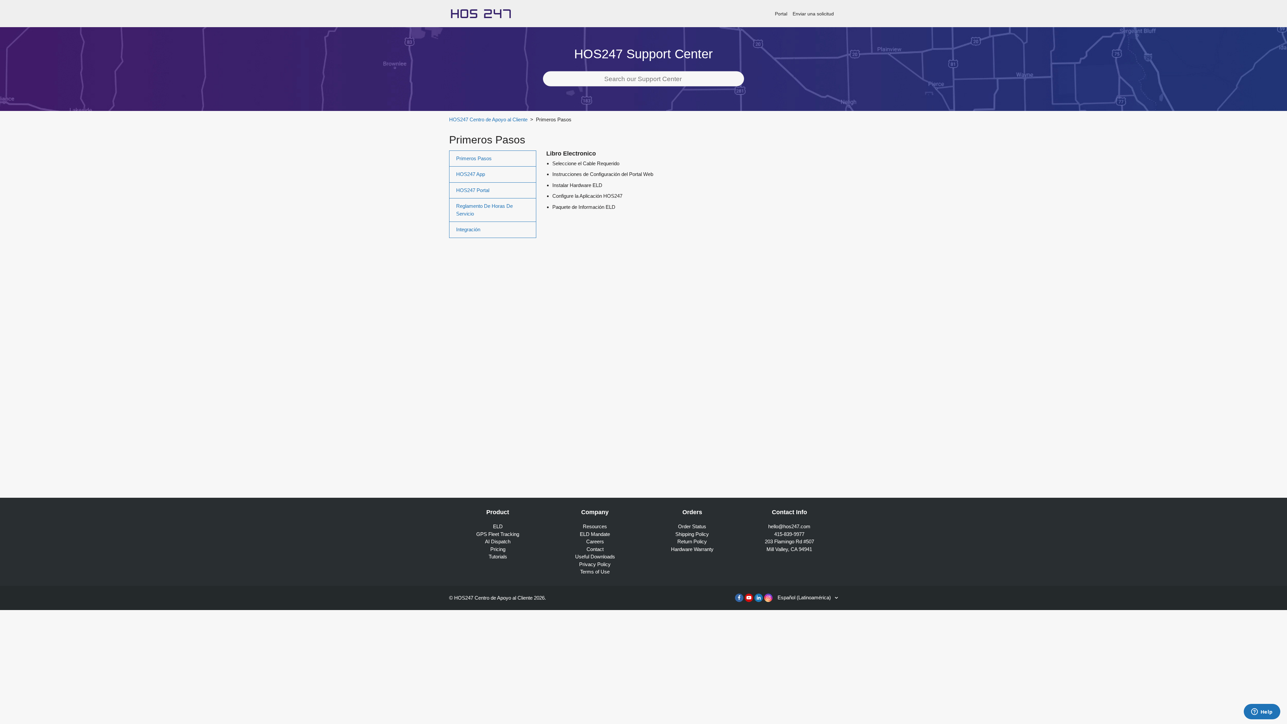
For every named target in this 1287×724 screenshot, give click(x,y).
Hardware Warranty (692, 549)
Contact (595, 549)
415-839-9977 (789, 534)
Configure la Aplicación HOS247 (587, 196)
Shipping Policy (692, 534)
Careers (595, 541)
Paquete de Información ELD (583, 207)
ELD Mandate (595, 534)
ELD (498, 526)
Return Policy (692, 541)
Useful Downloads (595, 556)
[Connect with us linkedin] (758, 598)
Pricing (497, 549)
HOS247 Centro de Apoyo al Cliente (488, 119)
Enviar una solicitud (813, 13)
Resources (595, 526)
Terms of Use (595, 572)
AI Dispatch (497, 541)
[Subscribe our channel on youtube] (749, 598)
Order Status (692, 526)
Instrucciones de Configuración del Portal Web (602, 174)
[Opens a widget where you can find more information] (1261, 712)
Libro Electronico (571, 153)
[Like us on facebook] (739, 598)
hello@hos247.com (789, 526)
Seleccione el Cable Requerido (585, 163)
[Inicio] (480, 13)
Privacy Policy (595, 564)
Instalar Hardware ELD (577, 185)
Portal (781, 13)
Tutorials (498, 556)
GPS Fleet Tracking (497, 534)
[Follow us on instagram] (768, 598)
